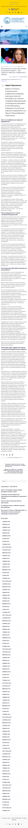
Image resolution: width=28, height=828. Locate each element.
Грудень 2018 (6, 782)
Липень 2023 (5, 626)
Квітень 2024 (6, 601)
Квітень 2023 (6, 635)
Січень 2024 (5, 609)
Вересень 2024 (6, 586)
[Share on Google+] (7, 455)
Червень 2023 (6, 629)
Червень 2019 (6, 765)
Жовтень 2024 (6, 584)
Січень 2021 (5, 711)
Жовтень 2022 (6, 652)
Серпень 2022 (6, 657)
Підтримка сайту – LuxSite (8, 818)
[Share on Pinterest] (12, 455)
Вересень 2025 (6, 552)
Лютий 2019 (5, 776)
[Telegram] (18, 12)
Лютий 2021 (5, 708)
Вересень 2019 (6, 756)
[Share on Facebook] (1, 455)
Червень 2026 (6, 527)
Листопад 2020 (6, 717)
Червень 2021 (6, 697)
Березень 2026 (6, 535)
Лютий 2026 (5, 538)
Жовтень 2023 (6, 618)
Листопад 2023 (6, 615)
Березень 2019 (6, 773)
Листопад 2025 (6, 547)
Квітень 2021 (5, 703)
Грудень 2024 (6, 578)
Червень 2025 (6, 561)
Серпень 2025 (6, 555)
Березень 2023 (6, 637)
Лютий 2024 (5, 606)
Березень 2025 (6, 569)
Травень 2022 (6, 666)
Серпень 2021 (6, 691)
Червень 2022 (6, 663)
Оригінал (11, 76)
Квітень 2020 (6, 737)
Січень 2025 (5, 575)
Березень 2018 (6, 799)
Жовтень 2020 (6, 720)
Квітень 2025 (6, 567)
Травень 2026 (6, 530)
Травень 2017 (6, 810)
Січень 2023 (5, 643)
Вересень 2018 (6, 790)
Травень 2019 (6, 768)
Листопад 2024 (6, 581)
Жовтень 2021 (6, 686)
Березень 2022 (6, 671)
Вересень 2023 (6, 620)
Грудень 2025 (6, 544)
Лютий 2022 (5, 674)
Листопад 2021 (6, 683)
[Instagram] (12, 12)
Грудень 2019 (6, 748)
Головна (3, 36)
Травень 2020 (6, 734)
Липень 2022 (5, 660)
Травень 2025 (6, 564)
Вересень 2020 (6, 722)
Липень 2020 (6, 728)
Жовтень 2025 (6, 550)
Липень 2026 (6, 524)
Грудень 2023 (6, 612)
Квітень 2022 (6, 669)
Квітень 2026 (6, 533)
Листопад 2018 (6, 785)
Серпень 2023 (6, 623)
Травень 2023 (6, 632)
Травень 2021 (6, 700)
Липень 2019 (5, 762)
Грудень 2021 (6, 680)
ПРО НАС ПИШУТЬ (12, 36)
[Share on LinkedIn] (9, 455)
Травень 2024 (6, 598)
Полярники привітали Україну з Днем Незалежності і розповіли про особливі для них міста (15, 465)
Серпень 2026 (6, 521)
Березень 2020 (6, 739)
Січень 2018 (5, 805)
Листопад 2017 (6, 807)
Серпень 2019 (6, 759)
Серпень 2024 (6, 589)
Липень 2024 (6, 592)
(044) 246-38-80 (14, 2)
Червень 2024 (6, 595)
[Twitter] (15, 12)
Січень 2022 (5, 677)
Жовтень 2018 (6, 788)
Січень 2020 (5, 745)
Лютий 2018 (5, 802)
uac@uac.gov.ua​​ (14, 4)
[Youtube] (9, 12)
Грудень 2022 (6, 646)
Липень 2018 (5, 793)
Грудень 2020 (6, 714)
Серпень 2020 (6, 725)
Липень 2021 (5, 694)
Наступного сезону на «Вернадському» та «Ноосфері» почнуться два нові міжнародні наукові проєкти (14, 512)
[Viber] (21, 12)
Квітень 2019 (5, 771)
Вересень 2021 (6, 688)
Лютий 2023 (5, 640)
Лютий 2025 (5, 572)
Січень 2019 (5, 779)
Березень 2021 (6, 705)
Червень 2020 (6, 731)
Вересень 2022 (6, 654)
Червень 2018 (6, 796)
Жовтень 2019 (6, 754)
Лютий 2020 (5, 742)
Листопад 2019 (6, 751)
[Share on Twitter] (3, 455)
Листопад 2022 (6, 649)
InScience (17, 76)
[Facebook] (6, 12)
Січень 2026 (5, 541)
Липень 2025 (5, 558)
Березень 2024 (6, 603)
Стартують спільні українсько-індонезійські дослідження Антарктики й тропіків (14, 496)
